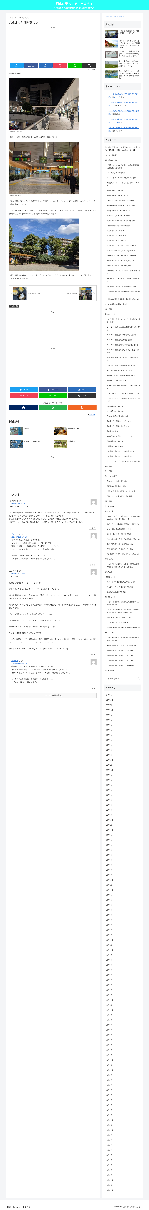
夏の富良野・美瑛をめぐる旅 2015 (119, 421)
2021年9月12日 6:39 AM (19, 663)
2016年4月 (108, 1100)
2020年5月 (108, 855)
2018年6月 (108, 970)
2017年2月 (108, 1050)
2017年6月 (108, 1030)
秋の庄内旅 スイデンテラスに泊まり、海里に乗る (123, 280)
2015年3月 (108, 1165)
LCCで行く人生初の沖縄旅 (116, 173)
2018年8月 (108, 960)
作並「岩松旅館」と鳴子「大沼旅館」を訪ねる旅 (123, 539)
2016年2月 (108, 1110)
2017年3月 (108, 1045)
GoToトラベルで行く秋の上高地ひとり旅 (121, 582)
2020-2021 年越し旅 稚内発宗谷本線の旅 (121, 365)
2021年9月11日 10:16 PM (17, 573)
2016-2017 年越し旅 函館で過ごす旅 (119, 340)
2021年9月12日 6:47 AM (19, 537)
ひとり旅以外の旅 (111, 160)
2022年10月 (109, 710)
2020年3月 (108, 865)
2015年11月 (109, 1125)
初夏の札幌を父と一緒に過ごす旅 (118, 216)
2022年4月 (108, 740)
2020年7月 (108, 845)
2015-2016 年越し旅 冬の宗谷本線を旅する (122, 335)
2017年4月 (108, 1040)
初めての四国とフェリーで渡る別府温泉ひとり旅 (123, 627)
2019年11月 (109, 885)
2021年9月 (108, 775)
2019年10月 (109, 890)
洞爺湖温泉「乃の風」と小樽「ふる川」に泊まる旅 (123, 272)
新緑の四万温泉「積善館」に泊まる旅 (120, 650)
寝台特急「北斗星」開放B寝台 (117, 481)
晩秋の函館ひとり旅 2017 (115, 441)
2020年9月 (108, 835)
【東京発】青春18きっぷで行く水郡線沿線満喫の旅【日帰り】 (123, 639)
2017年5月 (108, 1035)
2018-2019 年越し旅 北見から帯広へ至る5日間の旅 (123, 351)
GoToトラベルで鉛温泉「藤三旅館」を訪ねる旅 (123, 524)
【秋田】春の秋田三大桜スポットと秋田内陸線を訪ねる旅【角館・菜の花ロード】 (123, 517)
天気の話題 (108, 466)
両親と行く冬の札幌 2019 (115, 190)
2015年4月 (108, 1160)
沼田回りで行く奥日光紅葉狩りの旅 (119, 266)
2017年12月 (109, 1000)
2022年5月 (108, 735)
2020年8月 (108, 840)
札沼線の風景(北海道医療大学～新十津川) (121, 491)
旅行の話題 (108, 501)
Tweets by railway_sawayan (115, 16)
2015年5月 (108, 1155)
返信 (93, 528)
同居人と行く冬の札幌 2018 (116, 235)
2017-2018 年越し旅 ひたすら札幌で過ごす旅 (122, 345)
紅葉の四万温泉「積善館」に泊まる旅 (120, 660)
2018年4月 (108, 980)
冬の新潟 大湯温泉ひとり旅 (116, 592)
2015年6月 (108, 1150)
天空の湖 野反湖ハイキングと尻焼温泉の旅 (121, 645)
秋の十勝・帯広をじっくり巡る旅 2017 (120, 456)
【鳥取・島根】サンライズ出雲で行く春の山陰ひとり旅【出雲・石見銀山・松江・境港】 (123, 611)
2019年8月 (108, 900)
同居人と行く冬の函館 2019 (116, 231)
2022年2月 (108, 750)
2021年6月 (108, 790)
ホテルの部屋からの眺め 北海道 (116, 304)
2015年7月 (108, 1145)
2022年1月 (108, 755)
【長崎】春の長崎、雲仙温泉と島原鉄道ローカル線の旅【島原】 (123, 603)
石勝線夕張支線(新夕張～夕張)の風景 (119, 496)
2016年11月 (109, 1065)
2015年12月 (109, 1120)
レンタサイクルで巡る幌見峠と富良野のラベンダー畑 (123, 399)
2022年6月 (108, 730)
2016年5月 (108, 1095)
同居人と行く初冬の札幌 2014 (117, 240)
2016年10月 (109, 1070)
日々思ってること (111, 506)
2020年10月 (109, 830)
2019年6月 (108, 910)
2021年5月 (108, 795)
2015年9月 (108, 1135)
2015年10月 (109, 1130)
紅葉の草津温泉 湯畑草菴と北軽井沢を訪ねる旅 (123, 299)
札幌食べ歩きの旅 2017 (115, 446)
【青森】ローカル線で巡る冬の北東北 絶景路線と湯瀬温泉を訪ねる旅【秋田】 (123, 166)
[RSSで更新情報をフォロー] (82, 407)
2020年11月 (109, 825)
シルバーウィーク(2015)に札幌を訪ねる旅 (121, 178)
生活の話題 (15, 306)
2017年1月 (108, 1055)
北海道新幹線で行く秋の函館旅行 (118, 226)
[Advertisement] (53, 44)
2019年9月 (108, 895)
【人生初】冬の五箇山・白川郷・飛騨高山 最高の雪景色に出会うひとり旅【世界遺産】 (123, 565)
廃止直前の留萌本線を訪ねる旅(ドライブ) (121, 251)
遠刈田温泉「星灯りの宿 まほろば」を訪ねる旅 (123, 554)
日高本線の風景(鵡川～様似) (116, 486)
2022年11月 (109, 705)
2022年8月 (108, 720)
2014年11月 (109, 1185)
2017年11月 (109, 1005)
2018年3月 (108, 985)
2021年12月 (109, 760)
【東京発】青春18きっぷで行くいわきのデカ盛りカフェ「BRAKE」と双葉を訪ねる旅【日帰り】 (122, 148)
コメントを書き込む (53, 695)
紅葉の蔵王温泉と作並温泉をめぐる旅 (120, 549)
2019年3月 (108, 925)
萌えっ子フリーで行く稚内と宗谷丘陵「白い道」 (123, 461)
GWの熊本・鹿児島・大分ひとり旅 (119, 617)
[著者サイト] (23, 407)
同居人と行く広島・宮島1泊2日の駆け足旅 (121, 246)
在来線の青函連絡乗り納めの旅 (117, 416)
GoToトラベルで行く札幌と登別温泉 (119, 370)
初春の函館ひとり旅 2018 (115, 411)
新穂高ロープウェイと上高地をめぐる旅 (120, 261)
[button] (138, 678)
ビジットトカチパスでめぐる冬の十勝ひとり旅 (123, 393)
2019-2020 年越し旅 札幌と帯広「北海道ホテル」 (122, 359)
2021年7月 (108, 785)
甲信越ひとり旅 (110, 577)
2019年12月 (109, 880)
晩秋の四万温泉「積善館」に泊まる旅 (120, 655)
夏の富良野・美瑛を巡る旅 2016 (118, 426)
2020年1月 (108, 875)
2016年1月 (108, 1115)
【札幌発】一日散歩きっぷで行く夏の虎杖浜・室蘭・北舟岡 (123, 320)
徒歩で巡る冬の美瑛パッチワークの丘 (120, 436)
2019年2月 (108, 930)
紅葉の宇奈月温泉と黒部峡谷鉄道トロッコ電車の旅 (123, 293)
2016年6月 (108, 1090)
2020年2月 (108, 870)
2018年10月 (109, 950)
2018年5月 (108, 975)
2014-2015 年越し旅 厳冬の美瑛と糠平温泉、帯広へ (123, 328)
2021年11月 (109, 765)
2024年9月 (108, 695)
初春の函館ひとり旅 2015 (115, 406)
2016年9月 (108, 1075)
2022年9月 (108, 715)
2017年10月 (109, 1010)
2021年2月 (108, 810)
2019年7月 (108, 905)
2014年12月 (109, 1180)
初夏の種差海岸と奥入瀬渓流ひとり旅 (120, 544)
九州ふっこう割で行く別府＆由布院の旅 (120, 201)
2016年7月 (108, 1085)
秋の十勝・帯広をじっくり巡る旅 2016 (120, 451)
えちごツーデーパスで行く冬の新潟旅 (120, 587)
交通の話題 (108, 309)
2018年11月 (109, 945)
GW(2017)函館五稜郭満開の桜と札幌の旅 (121, 375)
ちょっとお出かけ (111, 155)
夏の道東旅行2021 (113, 431)
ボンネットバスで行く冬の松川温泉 (119, 534)
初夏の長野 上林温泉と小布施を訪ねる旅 (121, 221)
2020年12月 (109, 820)
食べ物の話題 (109, 670)
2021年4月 (108, 800)
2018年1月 (108, 995)
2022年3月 (108, 745)
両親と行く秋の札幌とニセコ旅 (117, 196)
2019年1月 (108, 935)
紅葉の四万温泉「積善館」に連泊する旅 (120, 665)
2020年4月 (108, 860)
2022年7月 (108, 725)
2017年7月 (108, 1025)
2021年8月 (108, 780)
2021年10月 (109, 770)
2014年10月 (109, 1190)
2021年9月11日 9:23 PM (17, 503)
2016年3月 (108, 1105)
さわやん (14, 534)
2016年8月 (108, 1080)
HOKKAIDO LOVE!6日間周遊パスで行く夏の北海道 (123, 387)
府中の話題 (108, 471)
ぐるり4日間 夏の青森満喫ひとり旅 (119, 529)
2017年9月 (108, 1015)
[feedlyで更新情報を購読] (53, 407)
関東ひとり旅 (109, 632)
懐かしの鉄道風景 (111, 476)
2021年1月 (108, 815)
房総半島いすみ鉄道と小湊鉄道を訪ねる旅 (121, 256)
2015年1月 (108, 1175)
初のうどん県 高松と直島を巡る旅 (118, 211)
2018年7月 (108, 965)
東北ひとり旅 (109, 511)
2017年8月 (108, 1020)
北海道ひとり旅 (110, 314)
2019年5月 (108, 915)
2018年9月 (108, 955)
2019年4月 (108, 920)
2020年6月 (108, 850)
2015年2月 (108, 1170)
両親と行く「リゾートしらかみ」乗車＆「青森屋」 (123, 184)
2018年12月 (109, 940)
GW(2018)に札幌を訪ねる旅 (116, 380)
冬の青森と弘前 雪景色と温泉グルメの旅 (121, 206)
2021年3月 (108, 805)
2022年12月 (109, 700)
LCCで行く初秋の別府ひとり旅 (117, 622)
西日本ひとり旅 (110, 597)
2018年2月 (108, 990)
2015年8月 (108, 1140)
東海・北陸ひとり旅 (111, 559)
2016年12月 (109, 1060)
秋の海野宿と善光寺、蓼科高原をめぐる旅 (121, 286)
